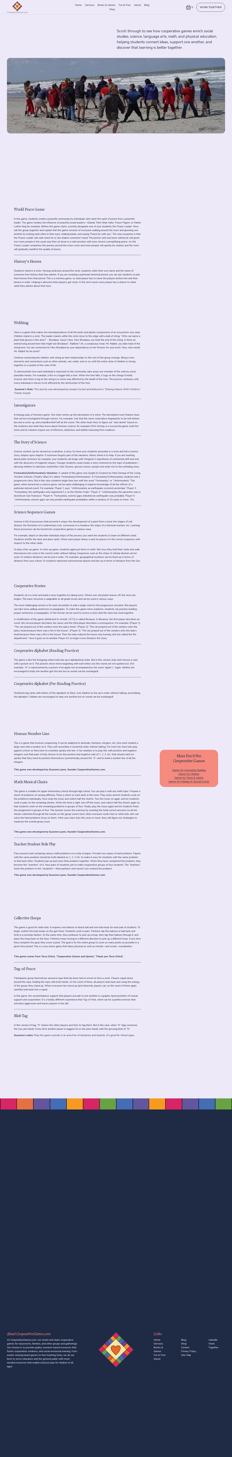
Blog (146, 5)
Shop (112, 9)
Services (89, 5)
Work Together (211, 7)
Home (78, 5)
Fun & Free (125, 5)
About (137, 5)
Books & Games (106, 5)
